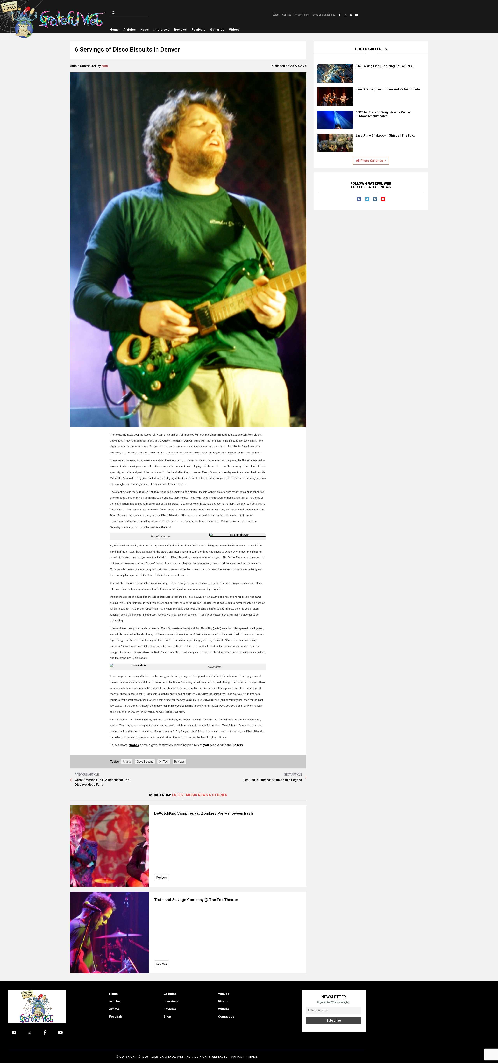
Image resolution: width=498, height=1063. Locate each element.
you (206, 745)
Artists (127, 761)
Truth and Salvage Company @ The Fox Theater (196, 899)
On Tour (164, 761)
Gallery (237, 745)
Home (114, 29)
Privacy (237, 1056)
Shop (167, 1016)
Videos (234, 29)
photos (133, 745)
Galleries (217, 29)
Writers (223, 1009)
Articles (130, 29)
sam (105, 66)
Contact (286, 14)
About (276, 14)
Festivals (198, 29)
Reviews (180, 29)
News (144, 29)
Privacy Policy (301, 14)
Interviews (161, 29)
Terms (252, 1056)
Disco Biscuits (145, 761)
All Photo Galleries (369, 161)
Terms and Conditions (323, 14)
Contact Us (226, 1016)
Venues (223, 994)
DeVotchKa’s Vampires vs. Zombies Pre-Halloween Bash (203, 813)
